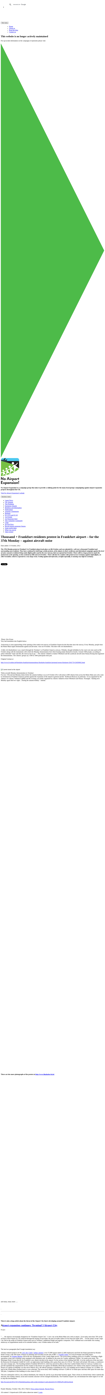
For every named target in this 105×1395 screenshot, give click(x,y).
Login (40, 1392)
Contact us (12, 32)
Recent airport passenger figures (15, 526)
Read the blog (13, 30)
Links (7, 522)
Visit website (12, 493)
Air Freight (8, 517)
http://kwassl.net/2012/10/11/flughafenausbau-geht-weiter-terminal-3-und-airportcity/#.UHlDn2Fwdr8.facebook (37, 1382)
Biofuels (7, 513)
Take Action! (9, 532)
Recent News (49, 1389)
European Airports (11, 506)
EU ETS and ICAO (11, 515)
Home (11, 26)
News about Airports (37, 1389)
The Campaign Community (14, 521)
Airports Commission (12, 511)
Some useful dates (11, 528)
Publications (9, 509)
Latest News (9, 500)
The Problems (9, 504)
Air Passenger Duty (11, 519)
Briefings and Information (13, 508)
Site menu (5, 23)
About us (12, 28)
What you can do (10, 530)
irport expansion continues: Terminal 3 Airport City (30, 1325)
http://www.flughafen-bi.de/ (44, 1074)
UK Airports (9, 502)
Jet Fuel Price (9, 524)
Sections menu (6, 497)
